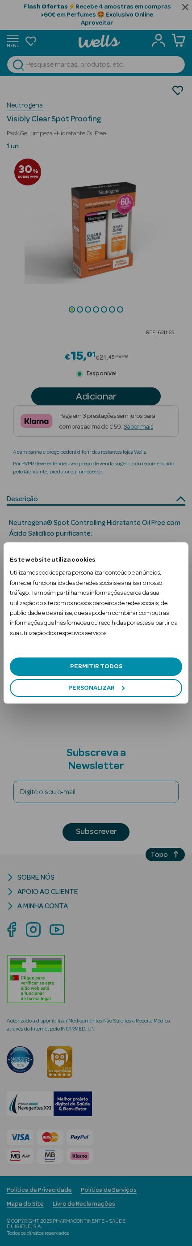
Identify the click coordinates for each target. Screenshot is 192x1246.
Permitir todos (96, 666)
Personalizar (91, 688)
